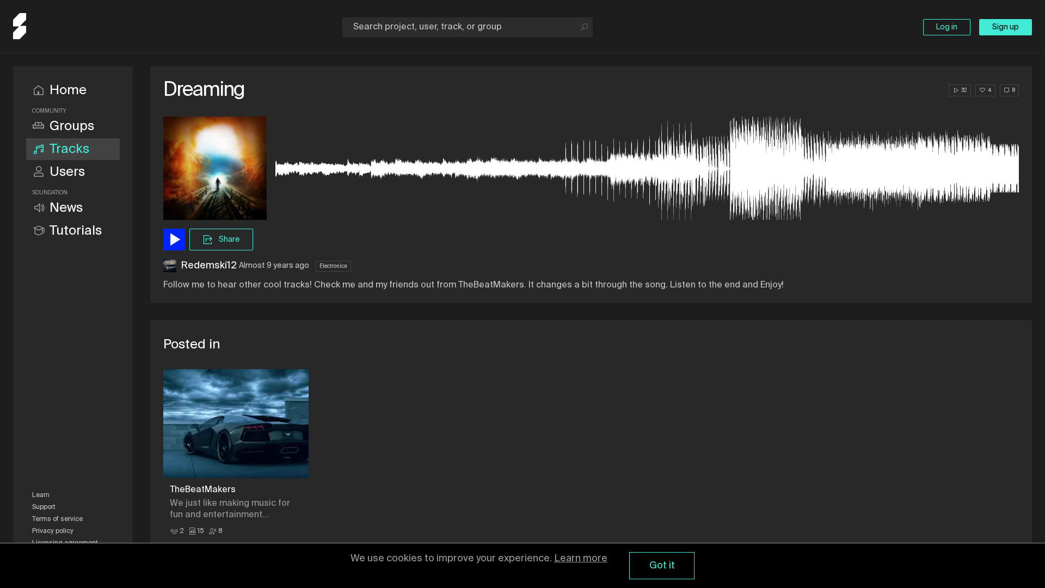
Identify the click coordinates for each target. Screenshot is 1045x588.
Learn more (580, 559)
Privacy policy (52, 531)
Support (44, 507)
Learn (41, 495)
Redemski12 (209, 265)
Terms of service (57, 519)
